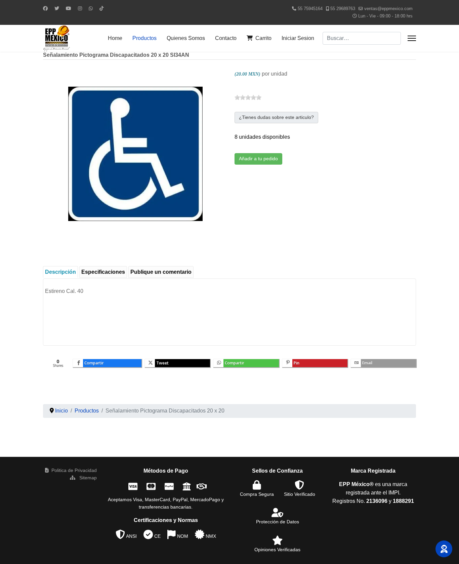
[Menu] (412, 38)
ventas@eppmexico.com (388, 8)
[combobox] (362, 38)
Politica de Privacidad (74, 470)
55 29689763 (342, 8)
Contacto (226, 38)
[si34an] (135, 153)
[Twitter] (56, 8)
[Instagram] (80, 8)
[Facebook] (45, 8)
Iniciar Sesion (298, 38)
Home (115, 38)
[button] (443, 548)
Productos (144, 38)
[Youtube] (68, 8)
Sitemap (87, 477)
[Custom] (101, 8)
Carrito (263, 38)
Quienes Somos (186, 38)
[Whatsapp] (91, 8)
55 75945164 (310, 8)
